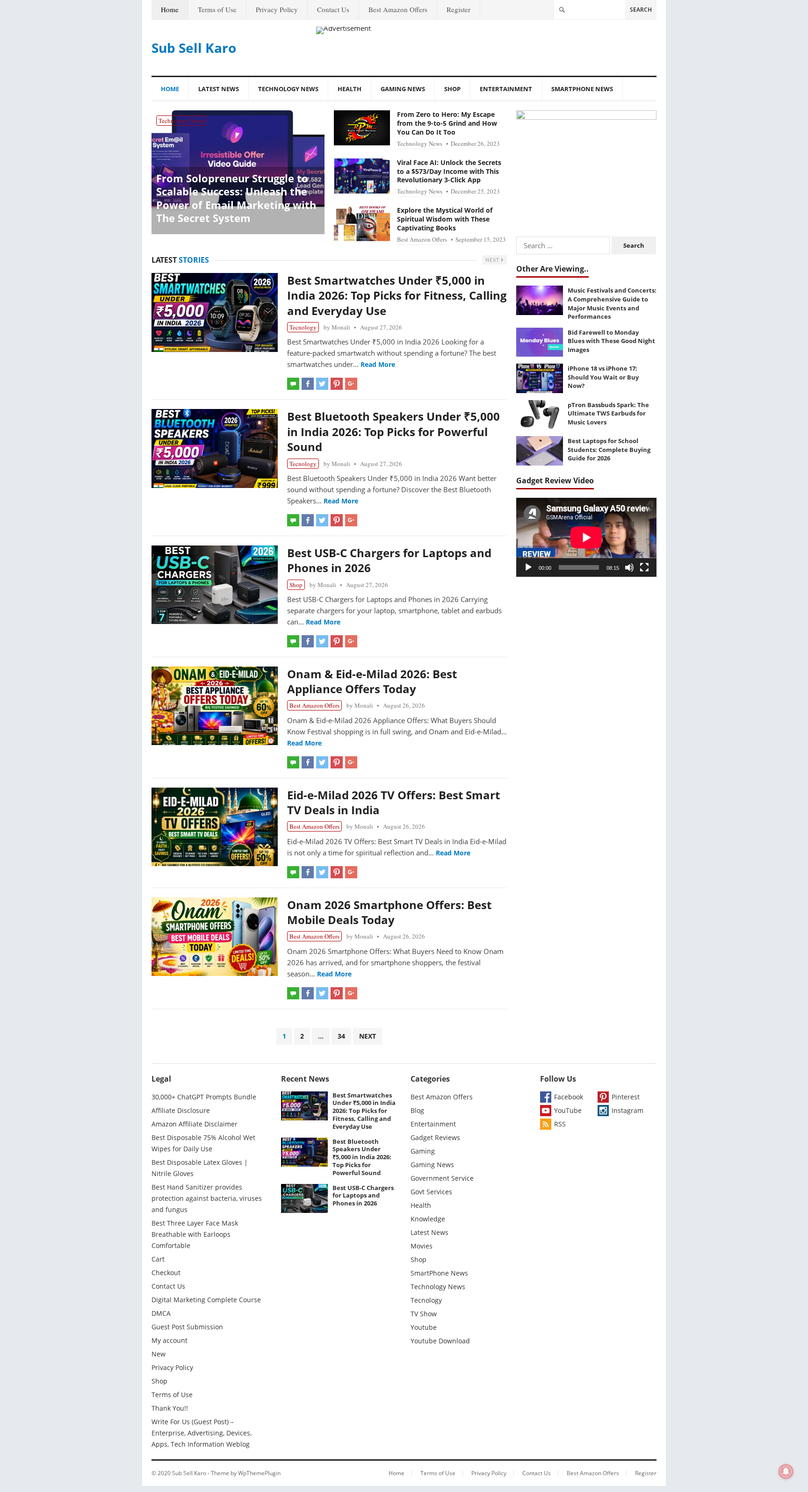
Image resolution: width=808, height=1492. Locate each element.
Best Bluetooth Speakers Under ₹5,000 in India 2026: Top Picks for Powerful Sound (393, 431)
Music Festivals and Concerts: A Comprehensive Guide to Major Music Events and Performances (612, 303)
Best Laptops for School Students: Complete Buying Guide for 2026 (609, 449)
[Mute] (629, 567)
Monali (341, 327)
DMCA (161, 1313)
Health (349, 89)
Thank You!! (170, 1408)
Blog (417, 1110)
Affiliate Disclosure (181, 1110)
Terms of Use (217, 9)
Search (641, 10)
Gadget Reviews (435, 1137)
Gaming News (403, 89)
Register (458, 9)
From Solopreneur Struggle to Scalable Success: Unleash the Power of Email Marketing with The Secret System (236, 198)
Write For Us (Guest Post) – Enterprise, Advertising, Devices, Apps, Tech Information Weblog (202, 1433)
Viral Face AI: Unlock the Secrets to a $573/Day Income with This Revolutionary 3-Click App (449, 171)
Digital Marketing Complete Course (206, 1299)
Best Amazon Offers (397, 9)
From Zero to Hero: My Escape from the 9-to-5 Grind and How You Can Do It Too (447, 123)
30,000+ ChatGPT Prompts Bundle (204, 1096)
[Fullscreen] (644, 567)
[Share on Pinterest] (337, 384)
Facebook (568, 1096)
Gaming (423, 1151)
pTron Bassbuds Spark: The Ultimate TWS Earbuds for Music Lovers (608, 413)
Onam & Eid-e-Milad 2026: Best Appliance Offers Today (372, 681)
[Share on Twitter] (322, 384)
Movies (422, 1245)
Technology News (288, 89)
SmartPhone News (582, 89)
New (159, 1353)
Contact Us (333, 9)
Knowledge (428, 1218)
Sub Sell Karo (194, 48)
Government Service (442, 1178)
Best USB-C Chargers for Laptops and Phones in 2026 (389, 560)
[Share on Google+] (351, 384)
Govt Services (431, 1191)
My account (170, 1340)
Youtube (424, 1327)
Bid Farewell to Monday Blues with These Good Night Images (611, 341)
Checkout (166, 1272)
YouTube (568, 1110)
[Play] (528, 567)
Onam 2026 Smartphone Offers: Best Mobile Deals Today (389, 912)
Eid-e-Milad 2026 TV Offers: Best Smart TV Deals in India (393, 802)
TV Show (424, 1313)
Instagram (627, 1110)
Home (170, 9)
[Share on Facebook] (308, 384)
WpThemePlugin (259, 1473)
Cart (158, 1259)
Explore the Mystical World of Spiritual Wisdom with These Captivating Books (444, 219)
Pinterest (626, 1096)
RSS (560, 1123)
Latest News (218, 89)
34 (341, 1036)
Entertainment (506, 89)
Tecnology (303, 327)
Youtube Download (440, 1340)
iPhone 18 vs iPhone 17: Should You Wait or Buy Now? (603, 377)
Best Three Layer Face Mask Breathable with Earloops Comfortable (195, 1234)
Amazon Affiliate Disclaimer (195, 1123)
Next (493, 259)
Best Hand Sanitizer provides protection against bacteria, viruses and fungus (207, 1198)
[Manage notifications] (786, 1471)
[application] (586, 537)
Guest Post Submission (187, 1326)
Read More (378, 364)
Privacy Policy (277, 9)
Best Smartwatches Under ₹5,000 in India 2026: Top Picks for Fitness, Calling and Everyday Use (397, 295)
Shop (452, 89)
